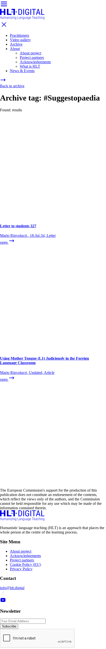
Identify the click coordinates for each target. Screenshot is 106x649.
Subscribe (9, 626)
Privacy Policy (21, 569)
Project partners (32, 57)
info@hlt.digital (12, 588)
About (15, 49)
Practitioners (19, 35)
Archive (16, 44)
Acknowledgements (35, 62)
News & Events (22, 71)
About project (30, 53)
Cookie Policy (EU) (25, 564)
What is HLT (30, 66)
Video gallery (20, 40)
